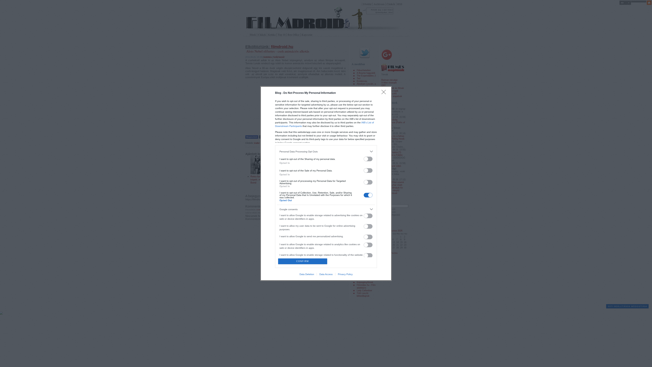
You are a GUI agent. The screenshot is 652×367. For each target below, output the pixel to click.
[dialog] (326, 183)
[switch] (368, 159)
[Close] (385, 93)
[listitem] (326, 151)
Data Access (326, 274)
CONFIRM (302, 261)
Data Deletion (307, 274)
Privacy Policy (345, 274)
